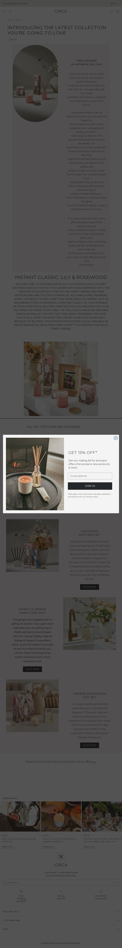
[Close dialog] (116, 438)
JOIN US (90, 486)
